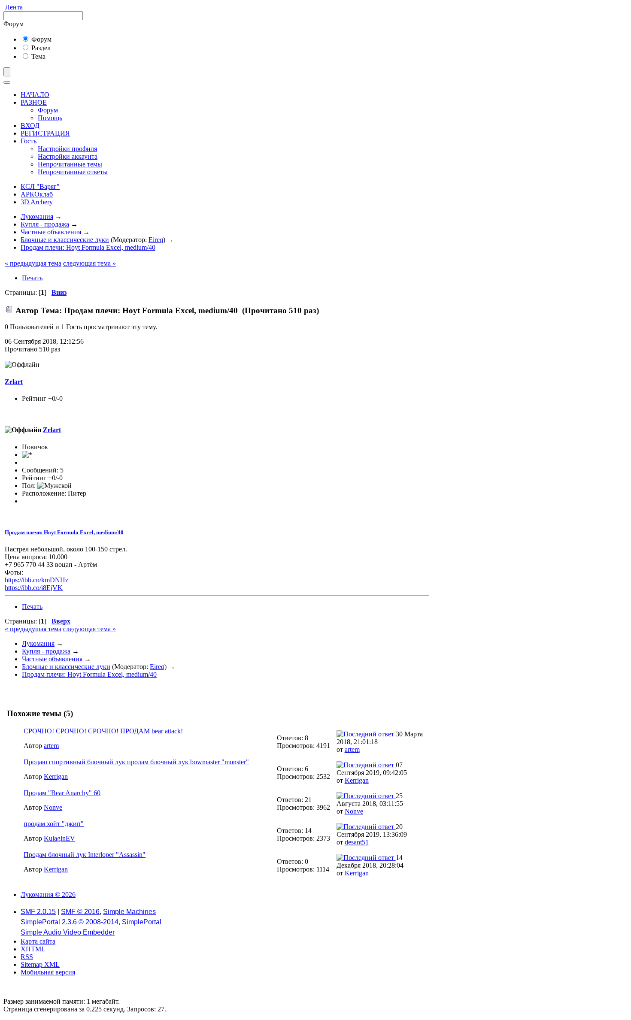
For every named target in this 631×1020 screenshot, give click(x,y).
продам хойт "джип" (54, 823)
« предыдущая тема (33, 263)
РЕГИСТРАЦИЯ (45, 133)
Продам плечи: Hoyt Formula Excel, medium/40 (64, 532)
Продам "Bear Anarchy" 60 (62, 792)
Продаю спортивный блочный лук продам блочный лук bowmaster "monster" (136, 762)
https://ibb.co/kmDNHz (36, 580)
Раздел (40, 47)
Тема (38, 56)
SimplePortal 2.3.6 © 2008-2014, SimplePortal (91, 922)
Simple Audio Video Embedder (68, 932)
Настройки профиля (67, 148)
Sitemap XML (40, 964)
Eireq (156, 239)
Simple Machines (129, 911)
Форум (41, 39)
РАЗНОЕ (34, 102)
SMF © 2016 (80, 911)
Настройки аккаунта (67, 156)
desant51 (357, 842)
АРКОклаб (37, 194)
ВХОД (30, 125)
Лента (14, 7)
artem (51, 745)
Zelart (14, 381)
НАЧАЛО (35, 94)
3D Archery (37, 202)
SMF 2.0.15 (38, 911)
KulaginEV (59, 838)
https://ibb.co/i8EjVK (34, 587)
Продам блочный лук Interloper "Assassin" (85, 854)
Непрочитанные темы (70, 164)
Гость (28, 141)
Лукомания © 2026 (48, 894)
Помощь (50, 117)
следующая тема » (89, 263)
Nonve (53, 807)
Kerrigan (56, 776)
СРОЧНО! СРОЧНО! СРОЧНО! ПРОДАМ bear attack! (103, 731)
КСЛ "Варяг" (40, 186)
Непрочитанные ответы (73, 172)
